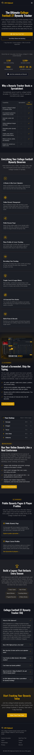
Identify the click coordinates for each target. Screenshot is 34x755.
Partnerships (4, 742)
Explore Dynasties (6, 738)
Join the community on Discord (18, 74)
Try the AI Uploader (8, 404)
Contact (21, 740)
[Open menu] (31, 2)
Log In (2, 740)
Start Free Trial (22, 738)
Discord (21, 745)
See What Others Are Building (17, 38)
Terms (20, 742)
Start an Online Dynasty (9, 486)
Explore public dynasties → (11, 533)
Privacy (3, 745)
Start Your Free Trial (18, 34)
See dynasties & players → (11, 551)
